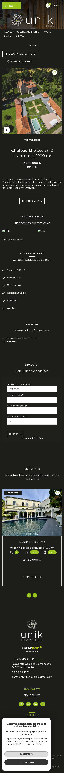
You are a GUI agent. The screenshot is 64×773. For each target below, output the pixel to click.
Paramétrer (26, 754)
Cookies (51, 758)
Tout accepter (26, 762)
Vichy (8, 36)
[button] (35, 595)
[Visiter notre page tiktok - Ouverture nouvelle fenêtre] (42, 704)
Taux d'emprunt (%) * (17, 416)
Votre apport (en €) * (17, 406)
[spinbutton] (32, 421)
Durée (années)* (15, 395)
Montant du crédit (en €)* (19, 384)
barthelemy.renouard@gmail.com (32, 677)
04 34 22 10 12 (21, 672)
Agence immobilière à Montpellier (22, 32)
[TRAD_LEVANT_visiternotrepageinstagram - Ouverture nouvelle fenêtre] (28, 704)
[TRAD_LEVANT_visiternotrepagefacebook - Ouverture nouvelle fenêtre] (21, 704)
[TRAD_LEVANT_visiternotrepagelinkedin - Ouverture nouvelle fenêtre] (35, 704)
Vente (48, 32)
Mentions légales (54, 755)
